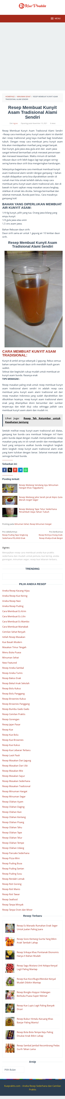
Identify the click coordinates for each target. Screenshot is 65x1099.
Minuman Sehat (22, 524)
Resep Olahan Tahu (12, 827)
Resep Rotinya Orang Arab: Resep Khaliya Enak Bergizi (51, 534)
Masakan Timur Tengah (14, 647)
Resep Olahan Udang (13, 847)
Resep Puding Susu (12, 873)
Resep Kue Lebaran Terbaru (16, 750)
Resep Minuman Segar (14, 796)
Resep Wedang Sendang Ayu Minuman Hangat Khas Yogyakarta (38, 486)
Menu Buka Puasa (11, 652)
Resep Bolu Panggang (13, 693)
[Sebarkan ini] (4, 470)
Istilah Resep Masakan (13, 636)
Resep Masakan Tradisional (16, 786)
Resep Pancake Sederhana (15, 853)
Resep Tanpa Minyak (12, 904)
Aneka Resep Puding (12, 606)
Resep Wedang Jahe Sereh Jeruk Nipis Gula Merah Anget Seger (40, 498)
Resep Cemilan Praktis (13, 714)
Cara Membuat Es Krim (14, 611)
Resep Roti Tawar (11, 894)
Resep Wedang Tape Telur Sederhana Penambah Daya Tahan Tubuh (38, 510)
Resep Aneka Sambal (13, 667)
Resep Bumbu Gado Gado (15, 708)
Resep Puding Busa (12, 863)
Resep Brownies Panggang (16, 703)
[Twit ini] (10, 470)
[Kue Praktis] (32, 5)
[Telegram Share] (20, 470)
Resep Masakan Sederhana (16, 781)
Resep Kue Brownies (12, 739)
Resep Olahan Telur (12, 837)
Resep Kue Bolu (10, 734)
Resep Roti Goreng (11, 883)
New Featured (9, 662)
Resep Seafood (10, 899)
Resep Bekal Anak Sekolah (15, 683)
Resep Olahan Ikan (12, 811)
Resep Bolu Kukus (11, 688)
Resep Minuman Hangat (41, 524)
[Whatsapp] (25, 470)
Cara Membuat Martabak (15, 626)
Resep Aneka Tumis (12, 672)
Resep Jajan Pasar (11, 724)
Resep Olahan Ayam (12, 801)
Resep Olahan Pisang (13, 822)
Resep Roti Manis (11, 889)
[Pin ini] (15, 470)
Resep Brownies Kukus (14, 698)
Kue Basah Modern (12, 642)
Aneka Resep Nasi (11, 600)
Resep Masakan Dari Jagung (16, 760)
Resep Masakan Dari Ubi (15, 765)
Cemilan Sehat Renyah (13, 631)
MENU (57, 18)
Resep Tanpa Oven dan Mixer (17, 909)
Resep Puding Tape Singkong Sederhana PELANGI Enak (15, 534)
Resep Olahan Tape (12, 832)
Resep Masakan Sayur (13, 775)
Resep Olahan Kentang (14, 817)
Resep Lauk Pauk (11, 755)
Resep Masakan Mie (12, 770)
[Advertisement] (32, 56)
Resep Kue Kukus (11, 744)
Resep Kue (7, 729)
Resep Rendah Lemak (13, 878)
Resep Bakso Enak (11, 678)
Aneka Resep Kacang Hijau (16, 590)
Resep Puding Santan (13, 868)
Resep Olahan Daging (13, 806)
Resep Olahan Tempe (13, 842)
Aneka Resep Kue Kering (14, 595)
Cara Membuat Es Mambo (15, 621)
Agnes (6, 547)
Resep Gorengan (10, 719)
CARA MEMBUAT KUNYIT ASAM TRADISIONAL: (29, 353)
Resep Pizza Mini (11, 858)
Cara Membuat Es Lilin (14, 616)
